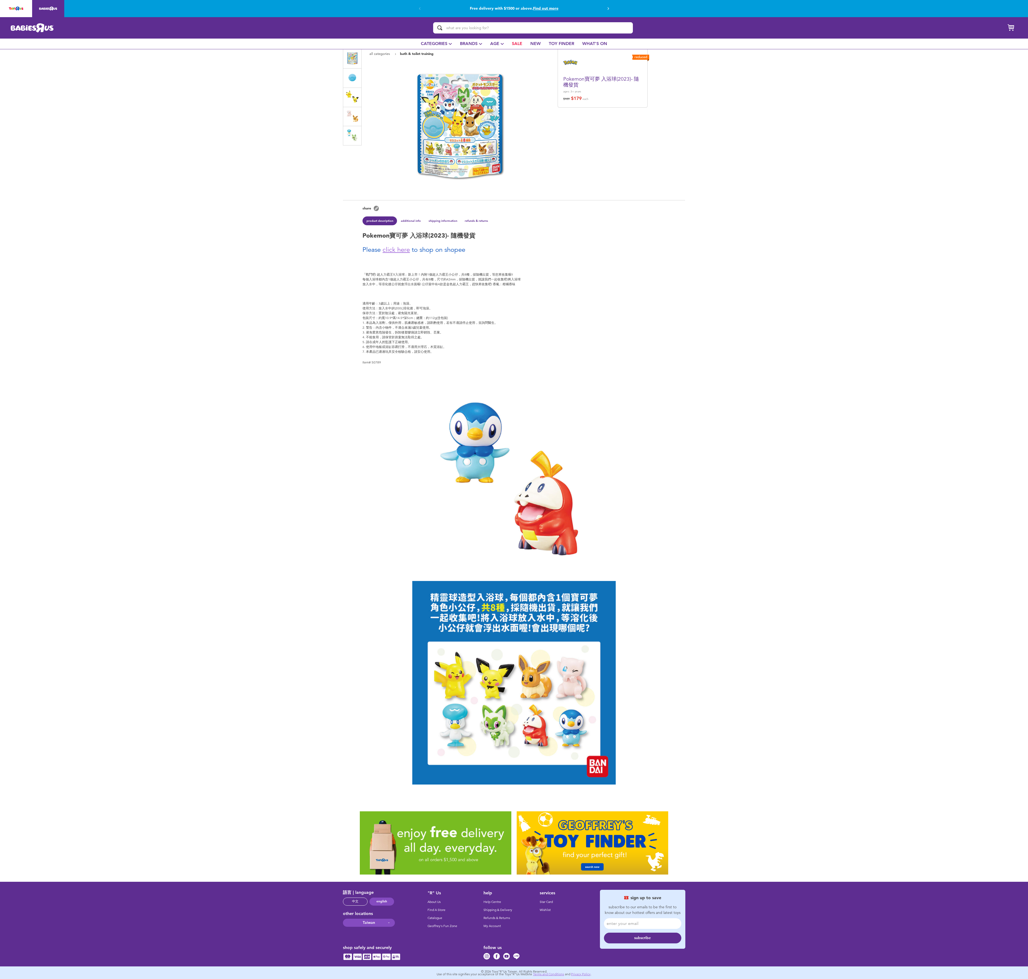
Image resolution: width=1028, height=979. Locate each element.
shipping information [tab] (443, 221)
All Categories (380, 53)
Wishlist (545, 910)
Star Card (546, 902)
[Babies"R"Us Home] (32, 28)
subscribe (642, 938)
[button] (420, 8)
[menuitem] (436, 44)
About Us (434, 902)
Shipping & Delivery (497, 910)
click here (396, 250)
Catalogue (435, 918)
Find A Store (436, 910)
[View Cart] (1010, 27)
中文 (355, 901)
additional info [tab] (411, 221)
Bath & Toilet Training (416, 53)
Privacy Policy (581, 974)
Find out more (558, 8)
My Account (492, 926)
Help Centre (492, 902)
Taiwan (369, 922)
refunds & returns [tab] (476, 221)
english (381, 901)
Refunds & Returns (496, 918)
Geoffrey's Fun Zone (442, 926)
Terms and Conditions (548, 974)
